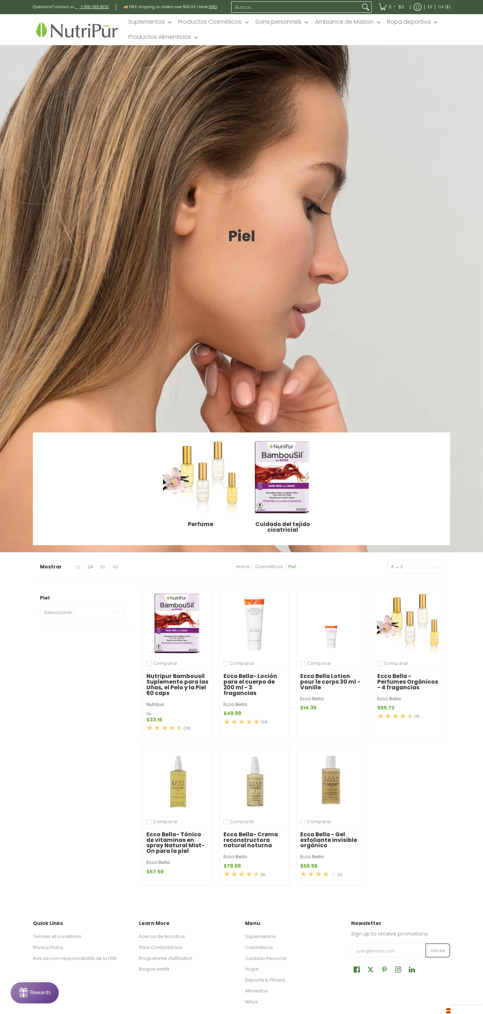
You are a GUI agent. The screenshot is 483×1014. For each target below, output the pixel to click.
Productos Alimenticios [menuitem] (159, 37)
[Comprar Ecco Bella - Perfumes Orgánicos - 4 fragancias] (408, 623)
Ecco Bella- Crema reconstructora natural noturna (250, 840)
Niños (251, 1002)
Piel (292, 567)
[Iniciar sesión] (418, 7)
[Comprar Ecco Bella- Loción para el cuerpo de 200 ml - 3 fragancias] (254, 623)
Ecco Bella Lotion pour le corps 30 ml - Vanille (330, 681)
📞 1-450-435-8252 (92, 7)
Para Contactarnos (160, 947)
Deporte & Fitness (265, 980)
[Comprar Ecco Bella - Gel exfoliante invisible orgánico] (331, 781)
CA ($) (444, 7)
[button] (357, 969)
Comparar (165, 663)
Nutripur (155, 704)
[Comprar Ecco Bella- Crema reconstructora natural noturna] (254, 781)
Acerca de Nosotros (162, 936)
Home (243, 567)
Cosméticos (269, 567)
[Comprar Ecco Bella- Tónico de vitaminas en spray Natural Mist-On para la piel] (177, 781)
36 (102, 567)
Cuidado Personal (265, 958)
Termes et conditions (57, 936)
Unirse (438, 951)
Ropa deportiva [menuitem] (409, 22)
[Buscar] (365, 7)
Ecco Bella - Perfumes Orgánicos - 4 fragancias (407, 681)
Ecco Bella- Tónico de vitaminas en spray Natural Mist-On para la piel (175, 842)
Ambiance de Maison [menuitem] (344, 22)
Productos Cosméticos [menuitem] (210, 22)
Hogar (252, 969)
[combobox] (296, 7)
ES (430, 7)
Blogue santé (154, 969)
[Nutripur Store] (77, 29)
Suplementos (260, 936)
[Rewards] (35, 992)
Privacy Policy (48, 947)
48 (115, 567)
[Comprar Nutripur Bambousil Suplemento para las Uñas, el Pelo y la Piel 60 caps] (177, 623)
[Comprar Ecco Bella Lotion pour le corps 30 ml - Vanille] (331, 623)
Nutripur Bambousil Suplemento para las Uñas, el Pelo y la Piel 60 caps (177, 684)
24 (90, 567)
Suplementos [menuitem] (146, 22)
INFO (213, 7)
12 (78, 567)
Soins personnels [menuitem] (278, 22)
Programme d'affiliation (165, 958)
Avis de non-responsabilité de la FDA (74, 958)
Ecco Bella (235, 704)
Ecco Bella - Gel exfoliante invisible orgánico (328, 840)
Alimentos (256, 991)
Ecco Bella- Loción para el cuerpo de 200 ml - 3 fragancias (250, 684)
